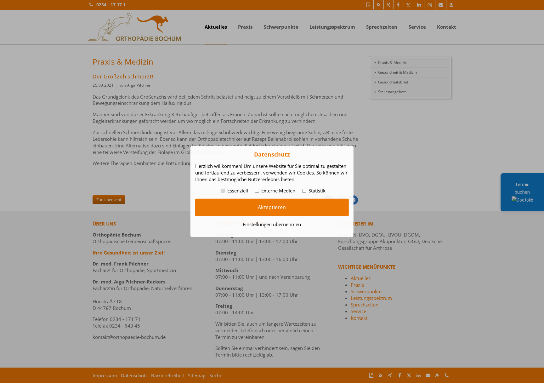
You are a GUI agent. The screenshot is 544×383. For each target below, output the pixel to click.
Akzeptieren (272, 207)
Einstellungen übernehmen (272, 224)
